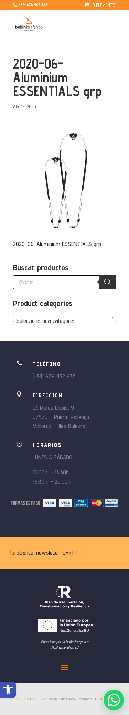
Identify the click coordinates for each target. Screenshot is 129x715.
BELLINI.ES (27, 698)
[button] (8, 690)
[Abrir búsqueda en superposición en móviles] (64, 282)
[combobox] (64, 317)
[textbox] (64, 321)
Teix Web (103, 698)
